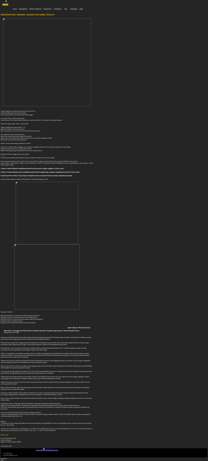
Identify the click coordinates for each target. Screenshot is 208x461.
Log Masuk (5, 4)
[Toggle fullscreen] (3, 458)
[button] (58, 9)
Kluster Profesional (35, 9)
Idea (65, 9)
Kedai (81, 9)
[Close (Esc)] (6, 458)
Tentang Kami (23, 9)
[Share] (4, 458)
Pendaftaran (58, 9)
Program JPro (47, 9)
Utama (15, 9)
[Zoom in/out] (1, 458)
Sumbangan (73, 9)
